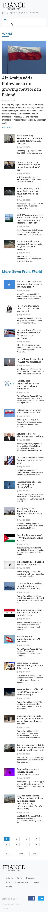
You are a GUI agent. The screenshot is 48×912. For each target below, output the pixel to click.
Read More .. (7, 127)
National (9, 878)
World (19, 878)
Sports (8, 882)
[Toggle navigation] (5, 20)
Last (34, 853)
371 (8, 853)
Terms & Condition (10, 904)
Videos (9, 886)
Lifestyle (36, 882)
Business (30, 878)
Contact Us (7, 908)
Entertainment (21, 882)
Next (20, 853)
